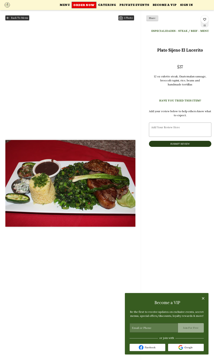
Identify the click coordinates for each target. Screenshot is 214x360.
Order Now (84, 5)
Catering (107, 5)
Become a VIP (165, 5)
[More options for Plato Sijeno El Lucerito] (205, 19)
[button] (17, 17)
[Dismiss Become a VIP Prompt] (203, 298)
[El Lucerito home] (18, 5)
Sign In (186, 5)
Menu (65, 5)
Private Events (134, 5)
